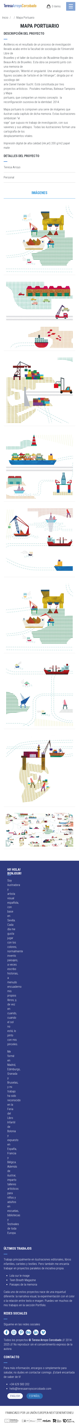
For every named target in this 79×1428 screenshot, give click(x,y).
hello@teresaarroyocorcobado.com (30, 1388)
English (15, 1396)
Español (34, 1396)
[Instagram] (14, 1332)
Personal (9, 177)
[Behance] (28, 1332)
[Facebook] (6, 1332)
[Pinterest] (21, 1332)
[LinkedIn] (36, 1332)
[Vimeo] (43, 1332)
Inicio (5, 17)
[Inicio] (22, 6)
